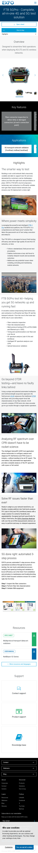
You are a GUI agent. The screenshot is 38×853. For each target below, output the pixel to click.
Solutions (22, 786)
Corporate (5, 783)
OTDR (34, 396)
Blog (3, 803)
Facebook (22, 800)
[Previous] (3, 75)
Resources (5, 797)
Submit (34, 821)
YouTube (22, 806)
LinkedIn (21, 797)
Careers (4, 789)
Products (22, 783)
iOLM (12, 396)
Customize (9, 847)
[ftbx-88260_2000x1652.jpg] (28, 92)
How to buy (22, 789)
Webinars (4, 800)
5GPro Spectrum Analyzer (26, 519)
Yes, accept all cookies (24, 847)
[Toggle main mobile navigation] (35, 2)
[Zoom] (19, 205)
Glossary (4, 806)
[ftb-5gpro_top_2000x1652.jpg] (19, 75)
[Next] (35, 75)
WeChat (21, 809)
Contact (4, 786)
